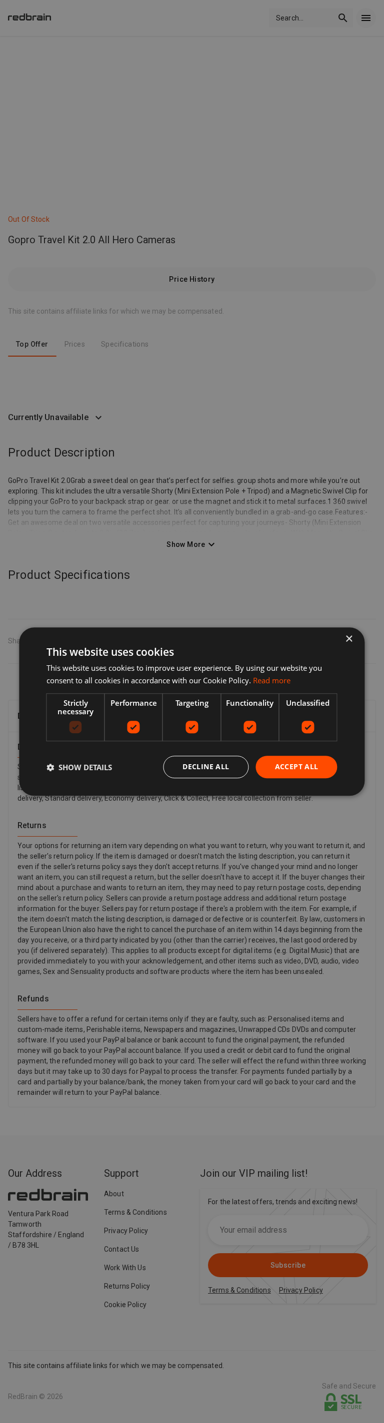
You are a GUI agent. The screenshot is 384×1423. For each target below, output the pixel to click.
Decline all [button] (205, 767)
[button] (79, 767)
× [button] (348, 639)
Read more (271, 680)
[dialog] (191, 711)
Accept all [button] (296, 767)
